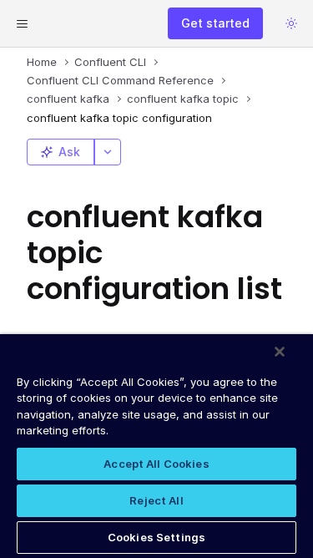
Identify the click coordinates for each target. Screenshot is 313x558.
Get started (215, 23)
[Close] (280, 352)
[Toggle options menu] (107, 152)
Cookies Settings (156, 537)
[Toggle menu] (22, 23)
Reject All (156, 500)
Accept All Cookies (156, 463)
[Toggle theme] (291, 23)
